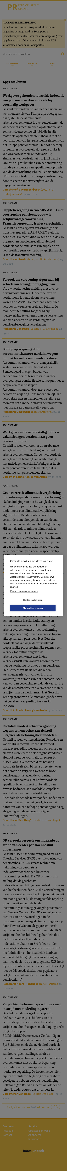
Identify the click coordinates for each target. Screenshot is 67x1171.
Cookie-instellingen (33, 600)
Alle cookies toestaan (33, 608)
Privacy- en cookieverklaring (24, 591)
